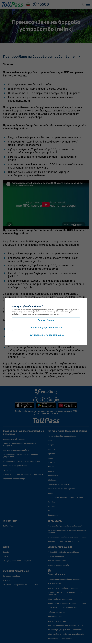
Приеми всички (46, 320)
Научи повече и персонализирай (46, 335)
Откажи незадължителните (46, 327)
